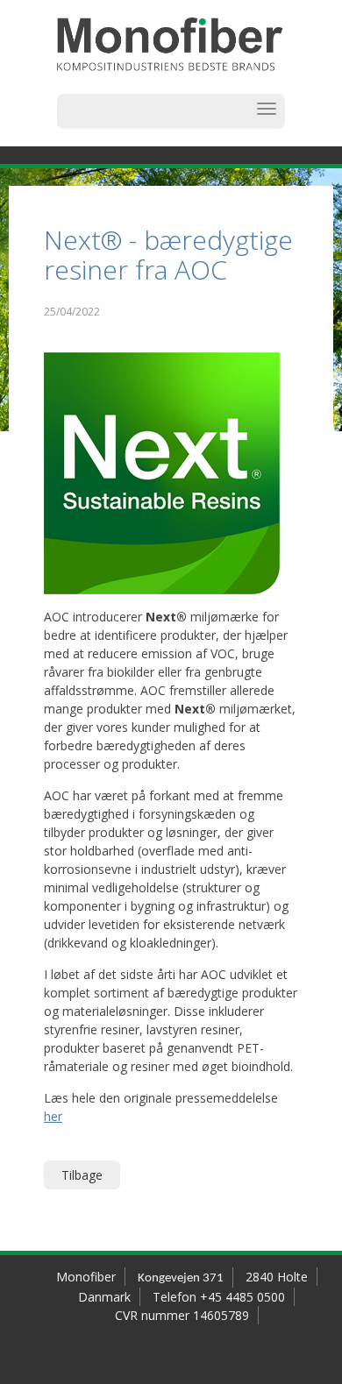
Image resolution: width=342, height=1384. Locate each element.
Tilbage (82, 1175)
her (53, 1116)
